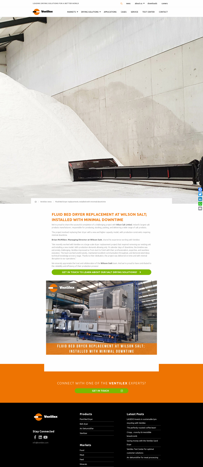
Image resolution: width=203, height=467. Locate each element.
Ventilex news (46, 202)
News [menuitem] (128, 3)
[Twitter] (200, 194)
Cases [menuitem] (124, 12)
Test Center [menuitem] (148, 12)
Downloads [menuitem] (152, 3)
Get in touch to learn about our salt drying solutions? (100, 272)
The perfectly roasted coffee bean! (141, 428)
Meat (82, 455)
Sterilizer (83, 433)
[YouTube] (45, 437)
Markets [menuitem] (71, 12)
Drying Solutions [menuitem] (90, 12)
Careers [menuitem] (165, 3)
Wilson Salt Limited (124, 225)
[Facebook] (35, 437)
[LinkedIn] (40, 437)
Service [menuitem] (134, 12)
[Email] (200, 208)
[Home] (36, 202)
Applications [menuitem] (110, 12)
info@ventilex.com (40, 443)
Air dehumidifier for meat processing (142, 457)
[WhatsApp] (200, 203)
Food (82, 450)
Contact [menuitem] (163, 12)
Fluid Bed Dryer (86, 419)
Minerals (83, 464)
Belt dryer (84, 424)
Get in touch (100, 390)
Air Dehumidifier (87, 428)
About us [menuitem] (138, 3)
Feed (82, 459)
